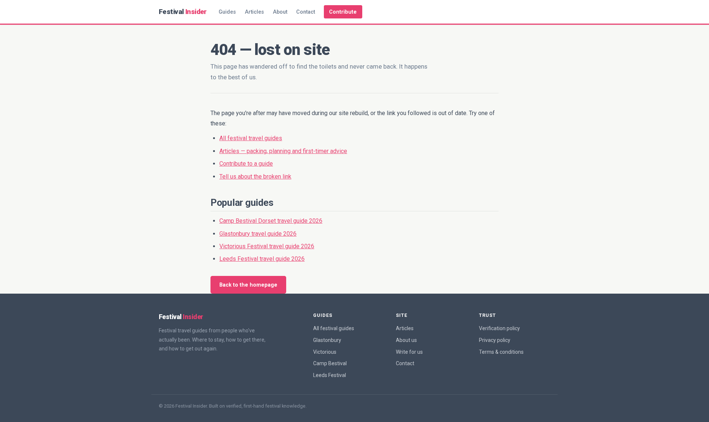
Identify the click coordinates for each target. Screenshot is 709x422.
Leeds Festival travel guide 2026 (262, 258)
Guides (227, 12)
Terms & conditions (501, 352)
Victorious (324, 352)
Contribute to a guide (246, 163)
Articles (254, 12)
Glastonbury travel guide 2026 (258, 233)
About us (406, 340)
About (280, 12)
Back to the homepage (248, 285)
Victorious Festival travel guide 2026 (266, 246)
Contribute (343, 12)
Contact (305, 12)
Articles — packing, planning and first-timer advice (283, 151)
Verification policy (499, 328)
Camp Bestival (330, 363)
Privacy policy (494, 340)
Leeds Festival (329, 375)
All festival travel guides (250, 138)
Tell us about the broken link (255, 176)
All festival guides (333, 328)
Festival (183, 11)
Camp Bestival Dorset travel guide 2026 (270, 220)
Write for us (409, 352)
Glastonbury (327, 340)
